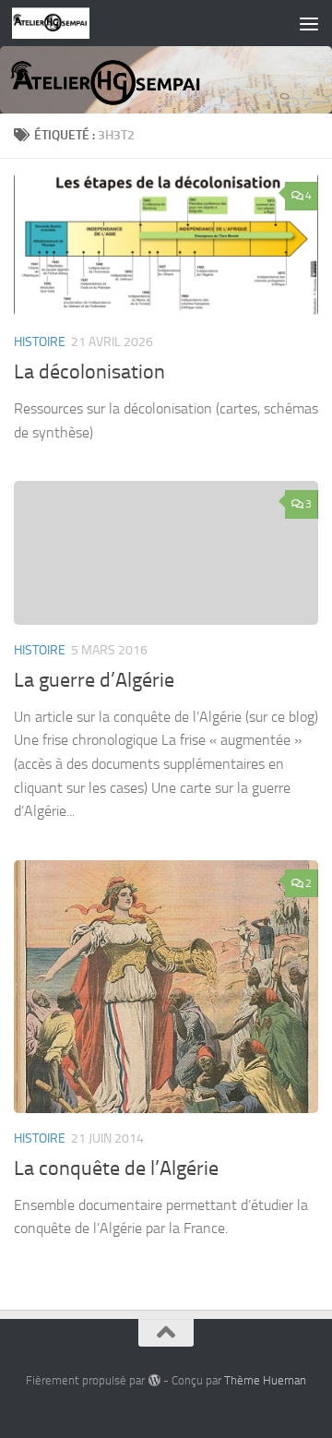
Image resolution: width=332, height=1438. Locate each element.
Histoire (39, 342)
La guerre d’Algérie (94, 680)
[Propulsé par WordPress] (154, 1380)
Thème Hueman (265, 1380)
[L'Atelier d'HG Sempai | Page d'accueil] (64, 23)
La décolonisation (89, 372)
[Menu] (309, 23)
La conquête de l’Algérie (116, 1168)
